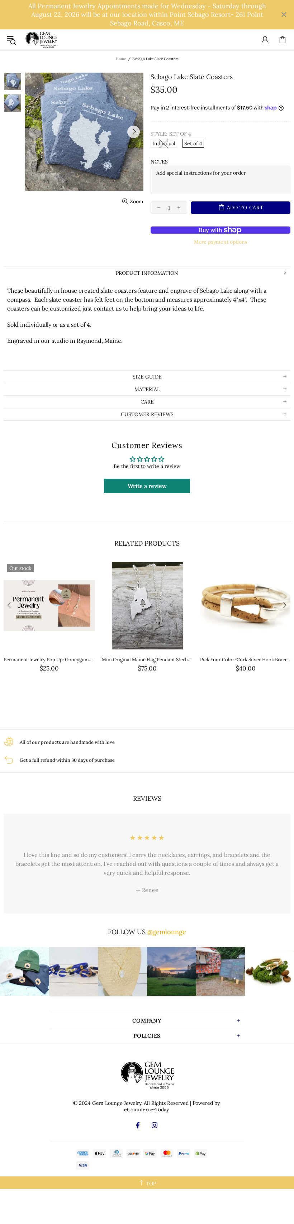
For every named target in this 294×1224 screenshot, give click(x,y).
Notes (159, 162)
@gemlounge (166, 932)
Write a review (147, 485)
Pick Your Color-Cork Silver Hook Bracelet (245, 660)
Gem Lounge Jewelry (41, 39)
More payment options (220, 242)
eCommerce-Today (146, 1109)
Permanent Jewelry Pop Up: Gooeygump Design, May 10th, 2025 (49, 660)
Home (121, 59)
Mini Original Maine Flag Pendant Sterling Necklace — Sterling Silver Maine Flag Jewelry (147, 660)
